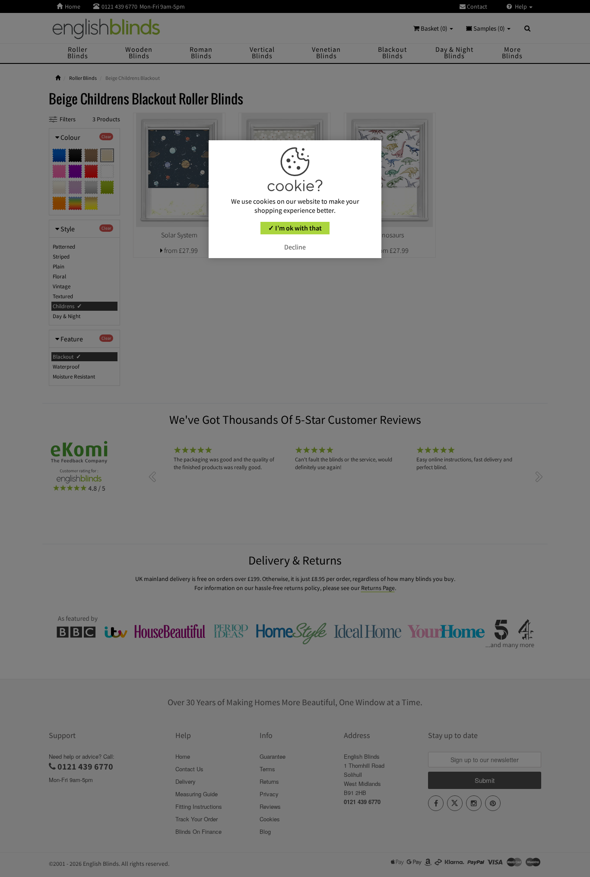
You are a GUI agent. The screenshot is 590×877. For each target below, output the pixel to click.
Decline (295, 247)
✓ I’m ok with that (295, 228)
